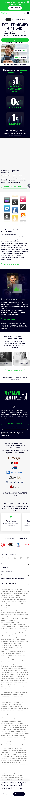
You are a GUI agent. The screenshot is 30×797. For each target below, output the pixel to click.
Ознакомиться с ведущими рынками (14, 186)
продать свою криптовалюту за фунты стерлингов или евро (15, 251)
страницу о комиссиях (15, 135)
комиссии (16, 64)
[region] (15, 789)
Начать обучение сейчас (15, 370)
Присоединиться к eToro (15, 423)
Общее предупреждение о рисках (10, 696)
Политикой (4, 788)
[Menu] (28, 13)
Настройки (6, 794)
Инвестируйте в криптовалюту (12, 264)
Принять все (19, 794)
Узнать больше (15, 428)
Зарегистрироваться (15, 40)
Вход (23, 13)
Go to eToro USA (15, 7)
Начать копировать (9, 319)
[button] (14, 407)
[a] (2, 558)
